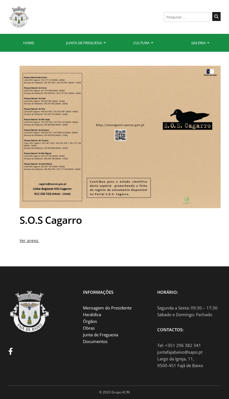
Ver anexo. (29, 240)
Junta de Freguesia (84, 42)
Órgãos (90, 321)
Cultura (141, 42)
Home (28, 42)
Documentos (95, 341)
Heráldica (92, 314)
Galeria (198, 42)
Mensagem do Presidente (107, 308)
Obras (89, 328)
